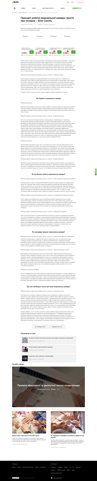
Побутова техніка (61, 470)
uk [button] (72, 2)
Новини (23, 8)
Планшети (53, 470)
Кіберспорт (78, 467)
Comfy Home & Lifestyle (48, 8)
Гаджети (66, 467)
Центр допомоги (57, 478)
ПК (70, 467)
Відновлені (76, 8)
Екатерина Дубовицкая (49, 24)
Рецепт (68, 470)
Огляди (34, 8)
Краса (73, 470)
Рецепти (63, 8)
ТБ (73, 467)
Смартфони (53, 467)
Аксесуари (60, 467)
